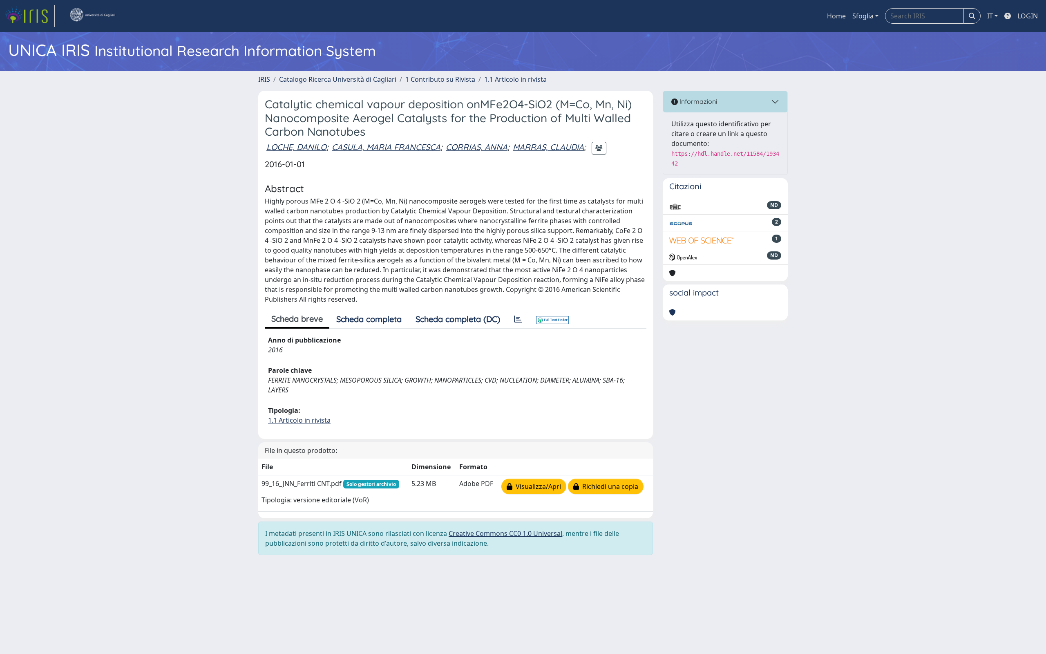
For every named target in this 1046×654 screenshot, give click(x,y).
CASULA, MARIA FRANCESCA (386, 147)
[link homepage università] (92, 16)
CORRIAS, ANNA (476, 147)
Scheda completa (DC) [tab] (458, 319)
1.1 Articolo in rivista (515, 79)
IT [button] (990, 15)
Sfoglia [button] (863, 15)
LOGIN (1027, 15)
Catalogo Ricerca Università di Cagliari (337, 79)
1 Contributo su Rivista (440, 79)
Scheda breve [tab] (297, 319)
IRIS (264, 79)
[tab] (518, 319)
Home (836, 15)
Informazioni (697, 101)
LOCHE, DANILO (296, 147)
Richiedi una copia (608, 486)
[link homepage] (30, 16)
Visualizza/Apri (536, 486)
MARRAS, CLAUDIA (548, 147)
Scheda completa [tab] (369, 319)
